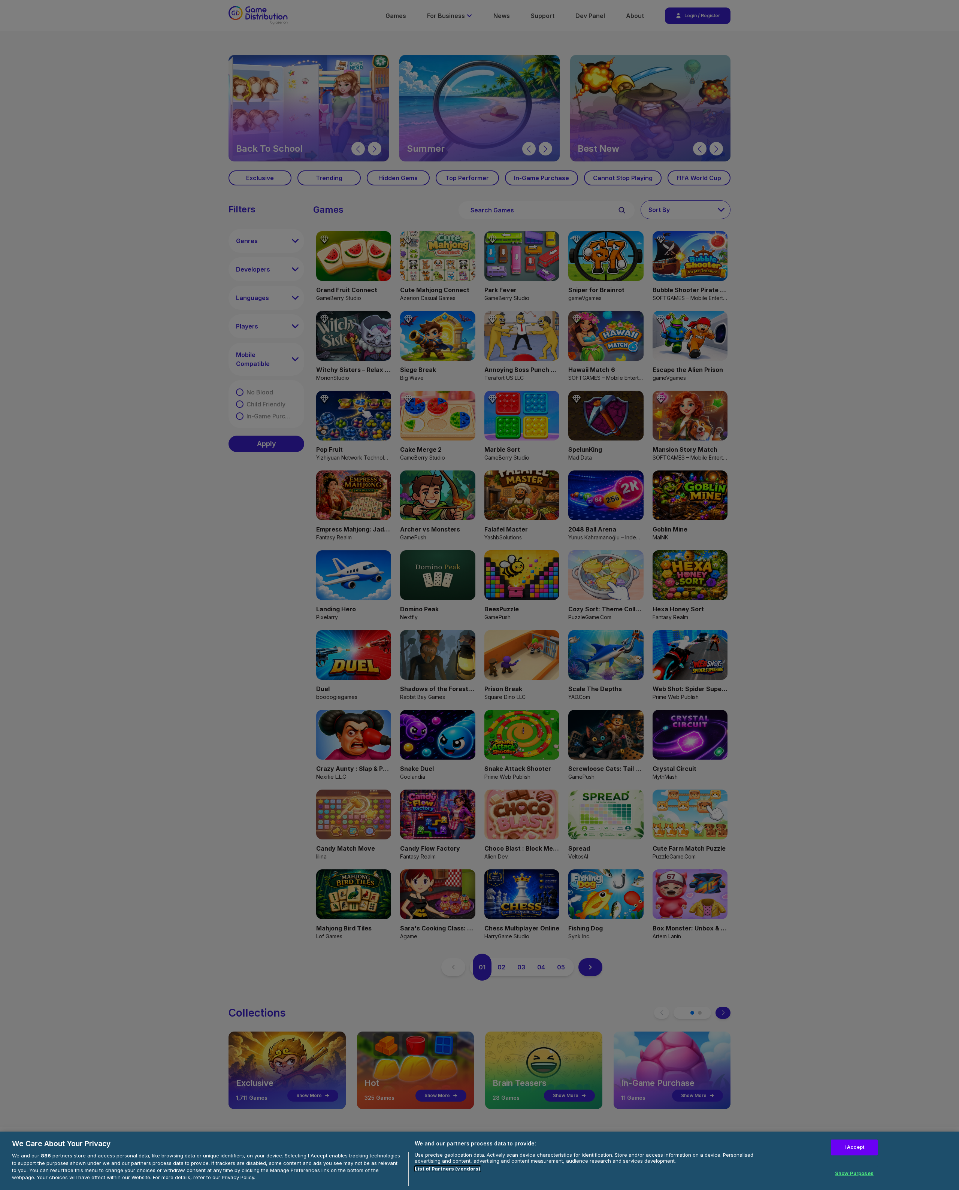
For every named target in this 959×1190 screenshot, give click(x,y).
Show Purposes (854, 1173)
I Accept (854, 1147)
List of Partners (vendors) (447, 1169)
